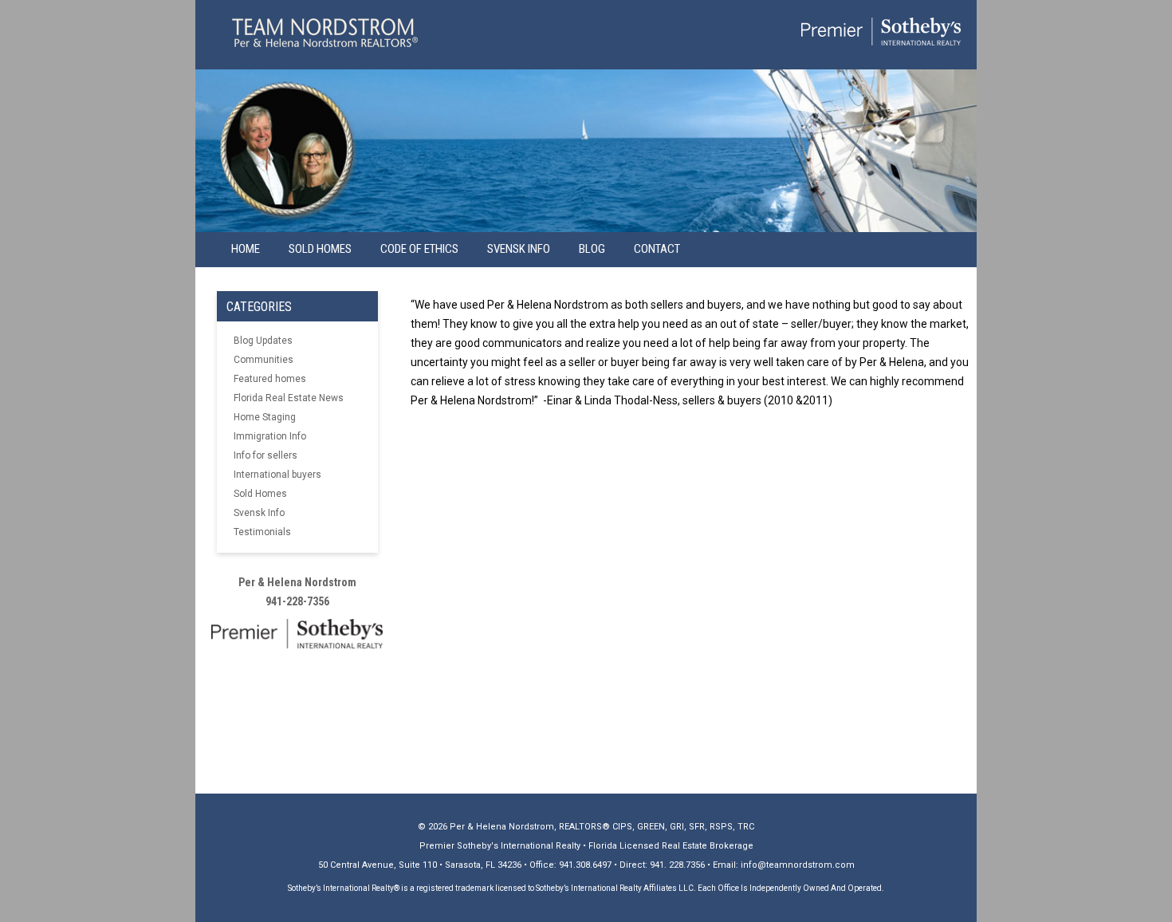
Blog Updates (263, 340)
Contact (657, 249)
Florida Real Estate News (289, 398)
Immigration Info (270, 436)
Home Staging (265, 417)
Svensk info (518, 249)
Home (245, 249)
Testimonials (262, 532)
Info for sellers (265, 455)
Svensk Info (259, 512)
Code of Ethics (419, 249)
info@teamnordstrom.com (798, 865)
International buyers (277, 474)
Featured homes (270, 378)
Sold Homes (320, 249)
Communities (263, 359)
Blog (592, 249)
